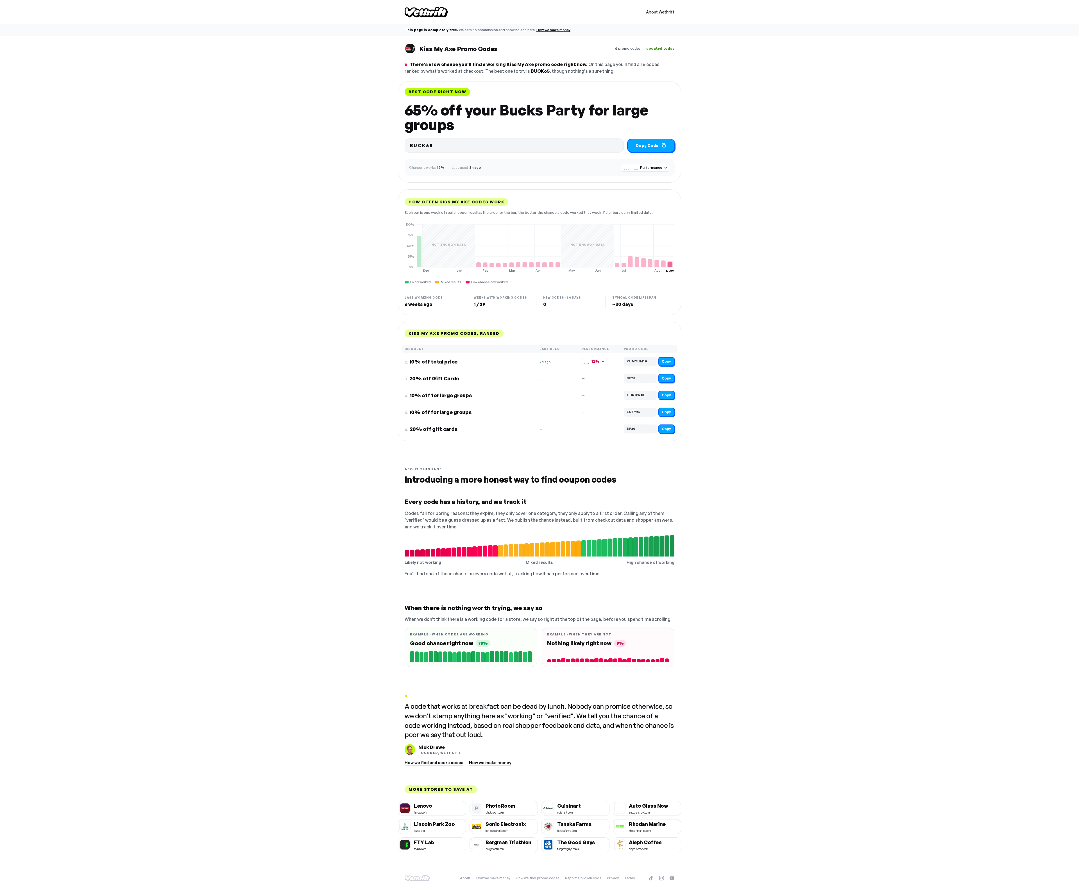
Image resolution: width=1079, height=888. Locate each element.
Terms (629, 878)
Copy (666, 361)
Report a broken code (583, 878)
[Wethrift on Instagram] (661, 878)
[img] (539, 247)
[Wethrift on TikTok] (651, 878)
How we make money (553, 30)
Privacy (613, 878)
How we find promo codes (537, 878)
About (465, 878)
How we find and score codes (434, 762)
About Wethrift (660, 12)
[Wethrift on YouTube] (672, 878)
